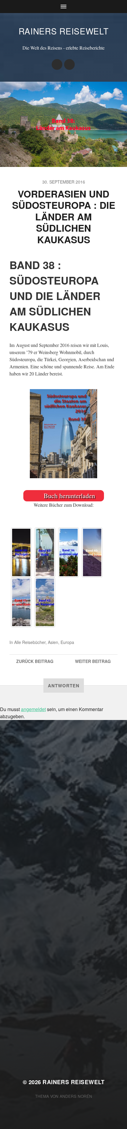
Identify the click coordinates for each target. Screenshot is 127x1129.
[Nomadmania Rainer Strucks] (57, 64)
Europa (67, 642)
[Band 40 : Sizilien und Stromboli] (92, 552)
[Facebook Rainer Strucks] (69, 64)
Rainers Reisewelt (64, 31)
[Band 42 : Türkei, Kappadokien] (45, 602)
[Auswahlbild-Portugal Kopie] (21, 552)
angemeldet (33, 709)
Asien (53, 642)
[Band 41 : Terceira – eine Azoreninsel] (21, 602)
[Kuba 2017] (45, 552)
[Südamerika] (68, 552)
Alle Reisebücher (29, 642)
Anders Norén (76, 1096)
